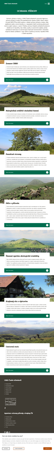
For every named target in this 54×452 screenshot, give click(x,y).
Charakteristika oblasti (10, 385)
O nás (7, 427)
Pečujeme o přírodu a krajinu (11, 422)
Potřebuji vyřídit (8, 389)
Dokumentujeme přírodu (10, 424)
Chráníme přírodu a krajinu (10, 420)
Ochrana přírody (8, 387)
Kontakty (7, 393)
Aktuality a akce (8, 391)
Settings (6, 448)
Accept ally (47, 448)
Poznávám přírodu (9, 416)
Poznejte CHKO (8, 383)
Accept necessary (18, 448)
